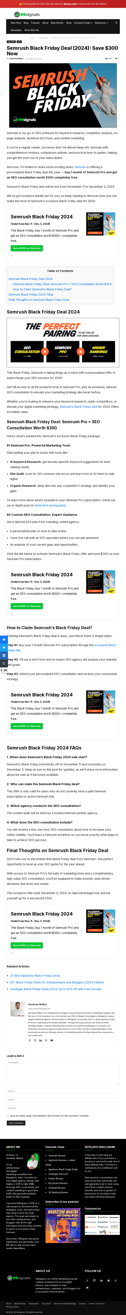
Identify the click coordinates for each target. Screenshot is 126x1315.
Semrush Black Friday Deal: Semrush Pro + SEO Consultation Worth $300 (62, 284)
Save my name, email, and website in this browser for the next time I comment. (49, 1115)
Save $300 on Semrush (27, 248)
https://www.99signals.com (39, 1009)
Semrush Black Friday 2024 (42, 216)
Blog (26, 22)
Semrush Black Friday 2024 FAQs (30, 294)
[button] (116, 22)
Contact (82, 1303)
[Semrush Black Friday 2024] (100, 238)
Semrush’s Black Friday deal (78, 407)
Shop (69, 22)
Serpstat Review (57, 1187)
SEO (19, 42)
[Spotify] (108, 1280)
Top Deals (43, 38)
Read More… (19, 1248)
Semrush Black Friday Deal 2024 (30, 279)
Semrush (80, 167)
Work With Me (31, 30)
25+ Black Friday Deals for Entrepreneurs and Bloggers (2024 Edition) (57, 982)
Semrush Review (57, 1155)
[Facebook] (30, 1040)
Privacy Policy (12, 1307)
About (45, 22)
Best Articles (57, 22)
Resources (100, 22)
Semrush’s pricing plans (50, 505)
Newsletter (16, 30)
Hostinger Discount (58, 1174)
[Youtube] (52, 1040)
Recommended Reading (65, 1303)
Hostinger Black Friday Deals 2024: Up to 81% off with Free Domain (55, 989)
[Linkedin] (41, 1040)
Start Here (16, 22)
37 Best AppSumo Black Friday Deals (35, 975)
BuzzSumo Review (58, 1183)
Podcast (35, 22)
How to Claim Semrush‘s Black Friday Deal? (42, 289)
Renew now (70, 3)
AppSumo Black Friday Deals (63, 1169)
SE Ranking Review (58, 1192)
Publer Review (56, 1178)
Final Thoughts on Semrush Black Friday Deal (38, 300)
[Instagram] (36, 1040)
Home (32, 38)
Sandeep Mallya (16, 58)
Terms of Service (97, 1303)
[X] (47, 1040)
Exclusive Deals (82, 22)
